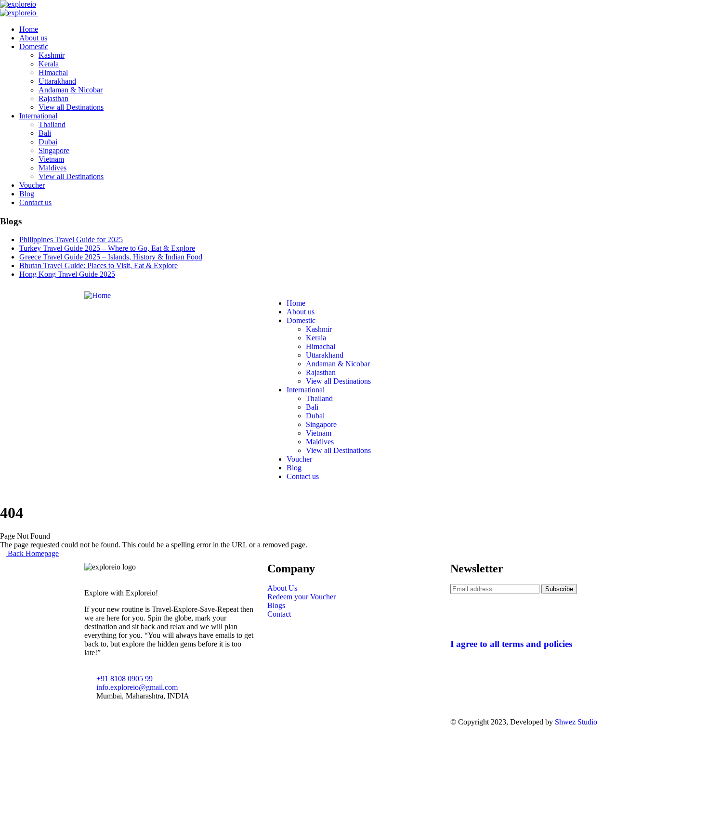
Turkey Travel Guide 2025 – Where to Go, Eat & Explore (107, 248)
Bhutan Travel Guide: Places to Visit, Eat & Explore (98, 265)
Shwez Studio (576, 722)
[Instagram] (305, 722)
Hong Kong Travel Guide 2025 (67, 274)
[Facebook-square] (279, 722)
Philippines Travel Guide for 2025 (71, 239)
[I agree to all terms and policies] (462, 616)
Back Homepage (32, 553)
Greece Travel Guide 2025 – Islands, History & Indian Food (110, 257)
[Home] (97, 295)
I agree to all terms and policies (511, 644)
